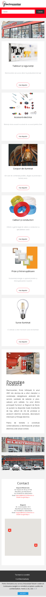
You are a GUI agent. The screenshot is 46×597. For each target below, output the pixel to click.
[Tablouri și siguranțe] (23, 52)
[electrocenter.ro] (11, 4)
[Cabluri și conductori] (23, 206)
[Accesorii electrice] (23, 104)
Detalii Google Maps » (23, 497)
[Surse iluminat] (23, 309)
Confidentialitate (22, 579)
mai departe (23, 85)
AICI (35, 589)
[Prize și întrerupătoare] (23, 258)
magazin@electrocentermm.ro (25, 512)
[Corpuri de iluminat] (23, 155)
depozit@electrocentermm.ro (25, 495)
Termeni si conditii (22, 575)
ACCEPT (23, 593)
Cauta (40, 11)
